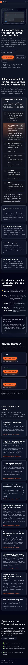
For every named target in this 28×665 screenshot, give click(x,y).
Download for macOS (10, 358)
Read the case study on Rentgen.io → (12, 456)
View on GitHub (20, 57)
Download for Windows (10, 371)
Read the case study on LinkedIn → (11, 434)
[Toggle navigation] (26, 2)
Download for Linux (9, 384)
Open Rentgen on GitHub (9, 638)
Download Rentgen (7, 57)
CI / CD (4, 61)
